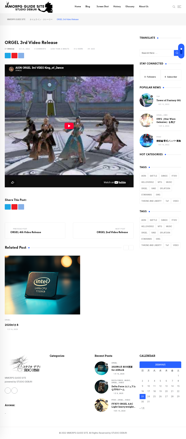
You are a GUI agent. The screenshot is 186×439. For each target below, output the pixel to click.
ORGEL (7, 320)
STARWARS (146, 194)
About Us (143, 7)
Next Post (120, 229)
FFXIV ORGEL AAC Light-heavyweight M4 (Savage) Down (123, 406)
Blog (88, 7)
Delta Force (117, 380)
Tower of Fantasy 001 (168, 100)
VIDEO (176, 201)
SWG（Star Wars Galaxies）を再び (166, 120)
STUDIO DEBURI (119, 433)
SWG (165, 115)
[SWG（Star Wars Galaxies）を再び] (146, 120)
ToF (158, 96)
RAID (154, 188)
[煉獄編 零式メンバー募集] (146, 140)
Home (78, 7)
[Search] (174, 6)
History (117, 7)
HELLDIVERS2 (147, 182)
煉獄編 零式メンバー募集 (168, 140)
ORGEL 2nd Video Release (112, 232)
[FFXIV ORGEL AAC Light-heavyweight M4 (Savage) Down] (101, 405)
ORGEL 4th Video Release (25, 232)
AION (143, 176)
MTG (160, 182)
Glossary (129, 7)
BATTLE (153, 176)
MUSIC (169, 182)
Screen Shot (103, 7)
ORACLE (10, 49)
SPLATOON (165, 188)
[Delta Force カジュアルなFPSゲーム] (101, 387)
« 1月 (142, 408)
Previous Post (20, 229)
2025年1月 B (11, 325)
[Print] (21, 55)
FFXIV (158, 137)
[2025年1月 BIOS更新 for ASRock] (101, 368)
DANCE (164, 176)
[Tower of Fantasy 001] (146, 100)
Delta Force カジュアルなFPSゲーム (124, 388)
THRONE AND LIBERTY (151, 201)
